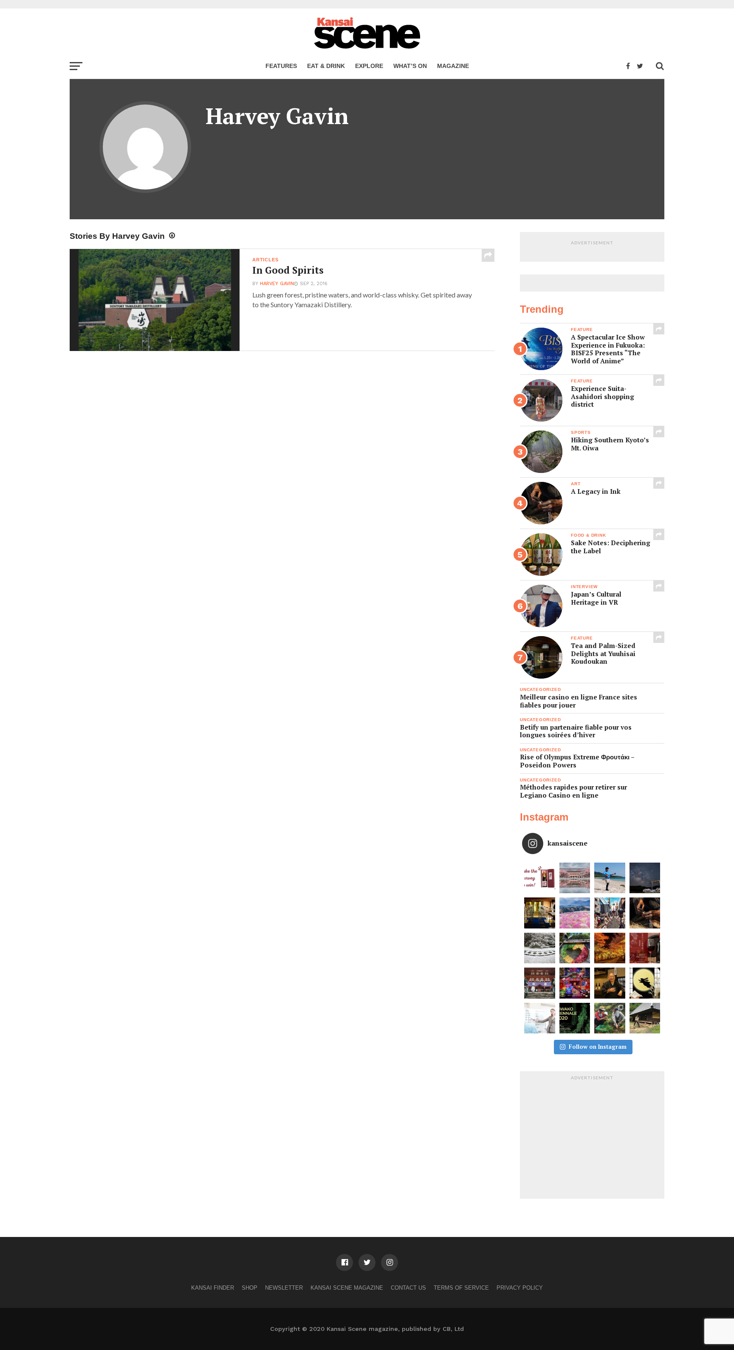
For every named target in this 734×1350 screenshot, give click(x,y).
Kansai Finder (212, 1288)
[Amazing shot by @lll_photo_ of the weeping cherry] (574, 878)
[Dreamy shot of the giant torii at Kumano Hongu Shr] (645, 878)
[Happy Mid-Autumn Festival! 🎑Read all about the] (645, 983)
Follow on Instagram (598, 1046)
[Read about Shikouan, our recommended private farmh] (645, 1018)
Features (281, 65)
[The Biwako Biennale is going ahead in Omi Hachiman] (574, 1018)
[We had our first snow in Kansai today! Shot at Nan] (539, 948)
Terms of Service (461, 1288)
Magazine (453, 65)
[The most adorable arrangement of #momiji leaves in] (574, 948)
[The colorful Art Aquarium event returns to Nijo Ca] (574, 983)
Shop (249, 1288)
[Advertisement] (592, 1137)
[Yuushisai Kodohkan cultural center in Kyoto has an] (539, 912)
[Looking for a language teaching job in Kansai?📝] (539, 1018)
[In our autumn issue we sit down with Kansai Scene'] (609, 983)
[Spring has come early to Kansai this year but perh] (609, 878)
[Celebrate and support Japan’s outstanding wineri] (645, 948)
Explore (369, 65)
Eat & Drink (326, 65)
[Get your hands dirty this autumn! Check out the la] (609, 1018)
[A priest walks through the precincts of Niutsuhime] (539, 983)
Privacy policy (520, 1288)
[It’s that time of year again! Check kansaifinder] (609, 948)
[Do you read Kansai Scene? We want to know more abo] (539, 878)
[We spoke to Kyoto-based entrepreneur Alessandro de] (609, 912)
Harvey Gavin (277, 283)
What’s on (410, 65)
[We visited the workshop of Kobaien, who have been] (645, 912)
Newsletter (284, 1288)
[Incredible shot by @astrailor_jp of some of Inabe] (574, 912)
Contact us (408, 1288)
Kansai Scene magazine (347, 1288)
